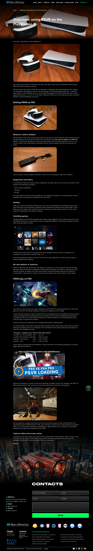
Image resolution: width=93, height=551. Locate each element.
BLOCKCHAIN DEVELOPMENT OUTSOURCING (71, 534)
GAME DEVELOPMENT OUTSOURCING (41, 541)
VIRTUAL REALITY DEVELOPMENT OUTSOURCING (43, 534)
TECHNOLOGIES (69, 2)
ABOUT (40, 2)
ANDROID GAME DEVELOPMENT (39, 543)
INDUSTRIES (59, 2)
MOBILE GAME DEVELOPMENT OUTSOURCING (43, 539)
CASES (53, 2)
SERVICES (46, 2)
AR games (75, 141)
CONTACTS (83, 2)
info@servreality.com (11, 506)
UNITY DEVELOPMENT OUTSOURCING (41, 537)
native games (29, 95)
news (15, 10)
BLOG (76, 2)
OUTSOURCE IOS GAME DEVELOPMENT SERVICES (72, 539)
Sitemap (46, 548)
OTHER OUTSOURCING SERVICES (68, 541)
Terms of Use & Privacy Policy (34, 548)
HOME (35, 2)
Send (60, 515)
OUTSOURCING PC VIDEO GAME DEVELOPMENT (72, 537)
